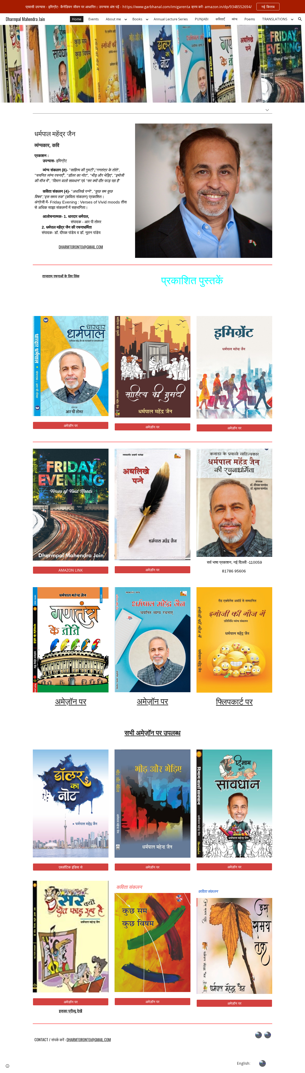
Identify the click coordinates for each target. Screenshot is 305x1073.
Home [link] (76, 19)
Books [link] (137, 19)
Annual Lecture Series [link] (171, 19)
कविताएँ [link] (220, 19)
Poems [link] (249, 19)
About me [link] (113, 19)
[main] (81, 188)
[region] (152, 6)
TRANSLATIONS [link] (274, 19)
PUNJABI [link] (202, 19)
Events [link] (93, 19)
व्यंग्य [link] (234, 19)
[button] (300, 19)
